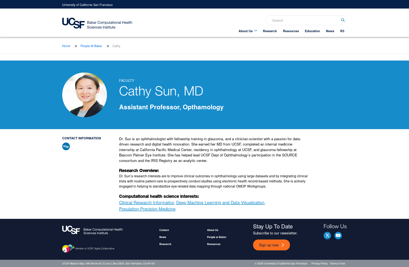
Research (270, 31)
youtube (338, 235)
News (330, 31)
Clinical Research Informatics (146, 202)
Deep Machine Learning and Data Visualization (220, 202)
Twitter (327, 235)
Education (312, 31)
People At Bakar (91, 46)
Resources (291, 31)
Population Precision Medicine (147, 209)
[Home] (109, 230)
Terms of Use (337, 263)
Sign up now (268, 244)
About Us (246, 31)
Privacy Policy (319, 263)
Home (66, 46)
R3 (342, 31)
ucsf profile (66, 146)
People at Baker (216, 237)
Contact (164, 230)
